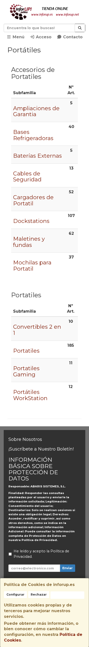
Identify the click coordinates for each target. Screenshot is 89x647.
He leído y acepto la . (41, 554)
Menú (17, 37)
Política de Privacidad (39, 540)
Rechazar (39, 594)
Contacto (72, 37)
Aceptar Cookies (67, 595)
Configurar (15, 594)
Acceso (43, 37)
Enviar (67, 568)
